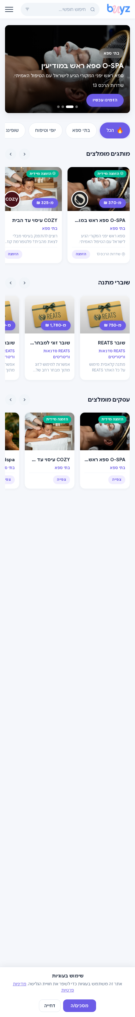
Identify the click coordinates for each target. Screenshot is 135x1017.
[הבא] (10, 154)
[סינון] (27, 9)
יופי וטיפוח (45, 130)
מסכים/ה (80, 1006)
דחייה (49, 1006)
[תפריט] (9, 9)
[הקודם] (24, 154)
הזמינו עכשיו (105, 100)
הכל (114, 130)
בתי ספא (81, 130)
